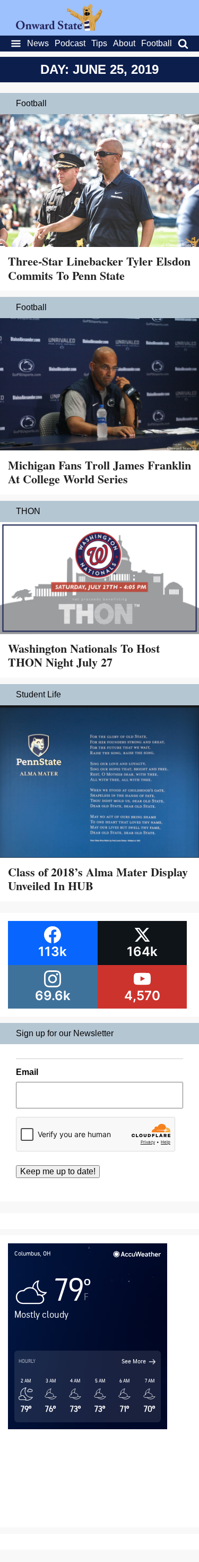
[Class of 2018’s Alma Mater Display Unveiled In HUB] (99, 782)
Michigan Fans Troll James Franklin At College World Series (99, 472)
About (124, 43)
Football (156, 43)
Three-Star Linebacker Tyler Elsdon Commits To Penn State (99, 268)
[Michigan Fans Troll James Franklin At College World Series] (99, 385)
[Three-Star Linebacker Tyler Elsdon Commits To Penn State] (99, 181)
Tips (99, 43)
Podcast (70, 43)
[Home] (59, 27)
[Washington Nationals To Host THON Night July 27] (99, 579)
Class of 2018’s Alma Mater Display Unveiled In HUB (98, 878)
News (38, 43)
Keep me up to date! (58, 1171)
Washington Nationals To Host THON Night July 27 (84, 655)
